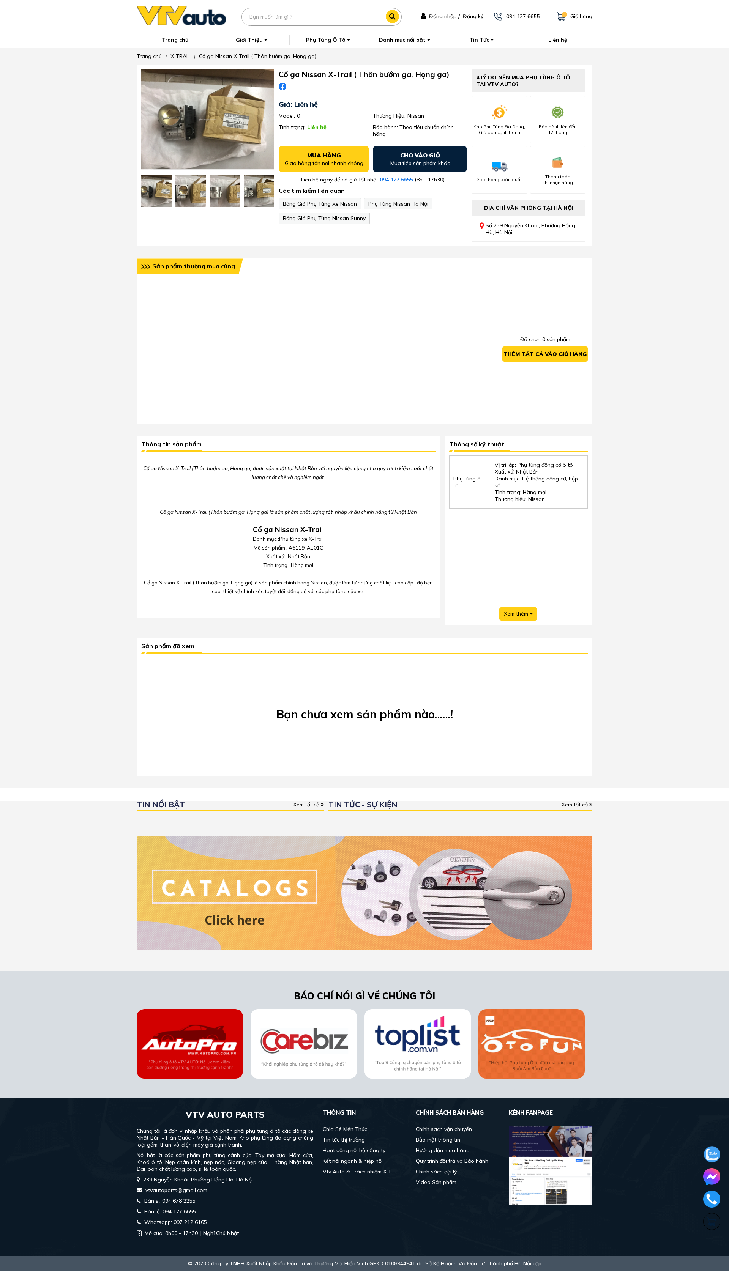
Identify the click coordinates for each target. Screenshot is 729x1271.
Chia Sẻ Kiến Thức (345, 1129)
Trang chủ (175, 39)
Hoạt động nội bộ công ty (354, 1150)
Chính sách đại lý (436, 1171)
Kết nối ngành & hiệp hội (353, 1161)
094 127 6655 (396, 179)
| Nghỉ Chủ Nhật (192, 1233)
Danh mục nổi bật (403, 39)
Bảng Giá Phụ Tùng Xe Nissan (320, 203)
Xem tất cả (307, 804)
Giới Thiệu (250, 39)
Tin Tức (480, 39)
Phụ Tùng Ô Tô (326, 39)
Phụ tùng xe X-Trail (301, 539)
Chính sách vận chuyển (444, 1129)
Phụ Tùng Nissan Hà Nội (398, 203)
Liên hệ (557, 39)
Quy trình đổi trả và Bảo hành (452, 1161)
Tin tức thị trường (344, 1139)
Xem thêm (517, 613)
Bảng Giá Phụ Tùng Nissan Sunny (324, 218)
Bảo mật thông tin (438, 1139)
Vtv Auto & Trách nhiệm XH (356, 1171)
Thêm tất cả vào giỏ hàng (545, 354)
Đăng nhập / (444, 16)
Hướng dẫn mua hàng (443, 1150)
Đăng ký (473, 16)
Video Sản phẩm (436, 1182)
